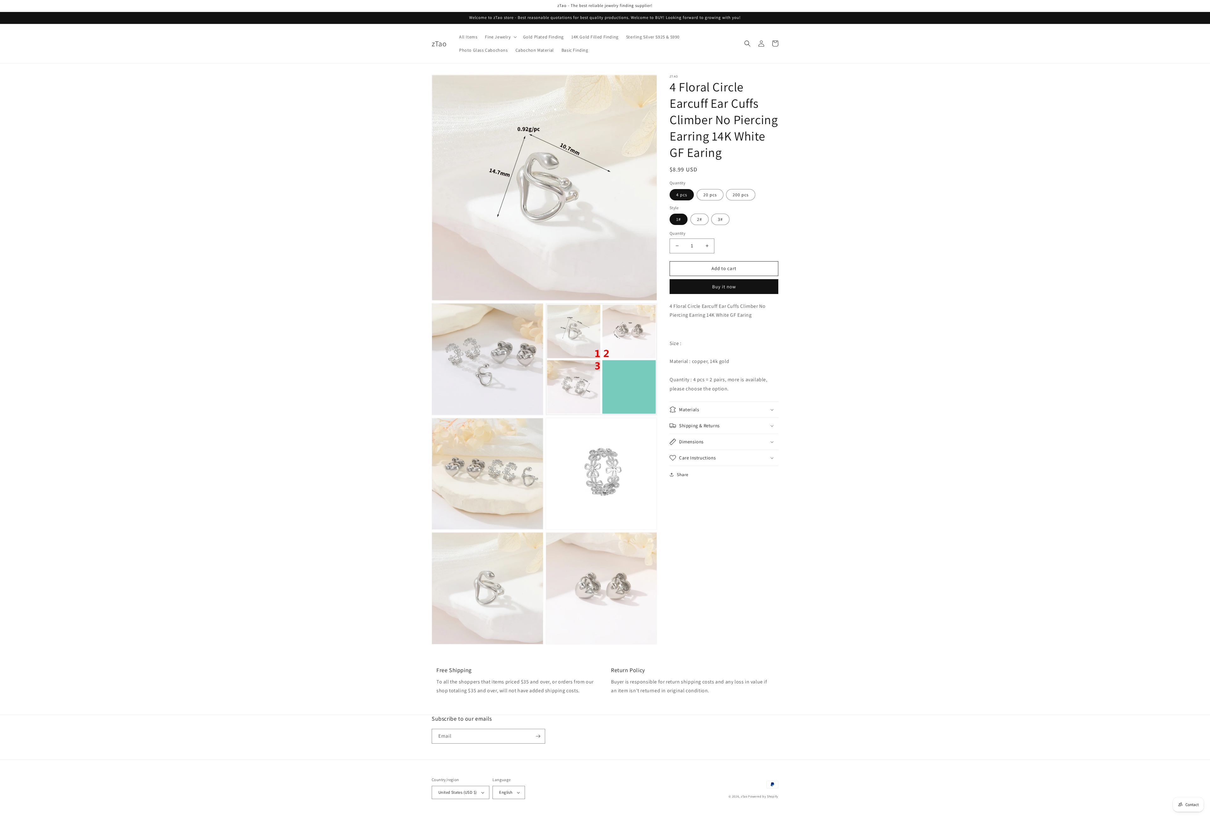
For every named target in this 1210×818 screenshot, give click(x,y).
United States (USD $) (457, 792)
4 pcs (681, 195)
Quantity (677, 233)
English (505, 792)
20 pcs (710, 195)
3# (720, 219)
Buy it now (724, 287)
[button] (500, 36)
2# (699, 219)
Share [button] (683, 474)
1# (678, 219)
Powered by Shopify (763, 796)
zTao (744, 796)
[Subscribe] (538, 736)
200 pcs (741, 195)
